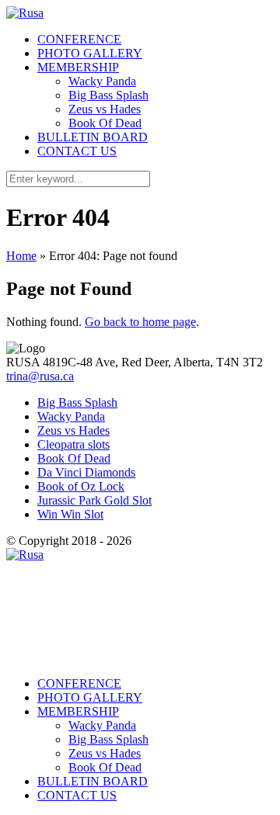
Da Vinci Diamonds (86, 472)
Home (21, 255)
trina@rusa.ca (40, 376)
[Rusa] (25, 12)
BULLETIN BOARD (92, 137)
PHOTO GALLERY (89, 53)
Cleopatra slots (73, 444)
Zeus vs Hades (104, 109)
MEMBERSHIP (78, 67)
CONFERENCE (79, 39)
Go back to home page (140, 321)
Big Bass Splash (108, 95)
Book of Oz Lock (80, 486)
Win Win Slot (70, 514)
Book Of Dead (105, 123)
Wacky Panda (102, 81)
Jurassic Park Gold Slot (94, 500)
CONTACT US (77, 151)
